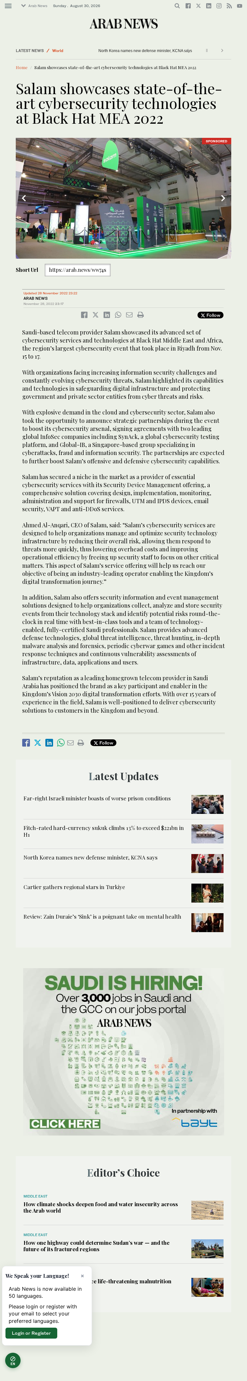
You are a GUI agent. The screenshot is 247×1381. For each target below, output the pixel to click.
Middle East (35, 1196)
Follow (212, 315)
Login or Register (31, 1333)
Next (223, 198)
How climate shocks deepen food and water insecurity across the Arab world (100, 1207)
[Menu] (8, 6)
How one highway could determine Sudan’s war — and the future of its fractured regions (96, 1245)
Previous (24, 198)
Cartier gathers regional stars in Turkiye (74, 886)
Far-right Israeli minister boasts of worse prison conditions (97, 798)
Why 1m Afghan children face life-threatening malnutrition (97, 1281)
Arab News (37, 6)
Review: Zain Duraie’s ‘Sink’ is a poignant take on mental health (102, 916)
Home (22, 67)
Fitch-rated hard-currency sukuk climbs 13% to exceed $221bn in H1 (103, 831)
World (57, 50)
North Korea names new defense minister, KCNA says (137, 51)
